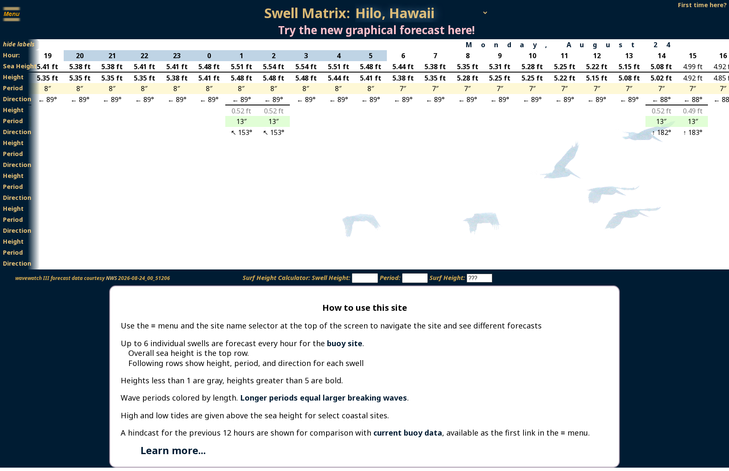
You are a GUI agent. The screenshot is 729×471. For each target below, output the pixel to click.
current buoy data (407, 433)
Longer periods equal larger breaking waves (323, 398)
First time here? (702, 5)
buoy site (344, 343)
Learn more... (173, 450)
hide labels (19, 44)
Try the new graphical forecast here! (376, 30)
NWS (111, 278)
